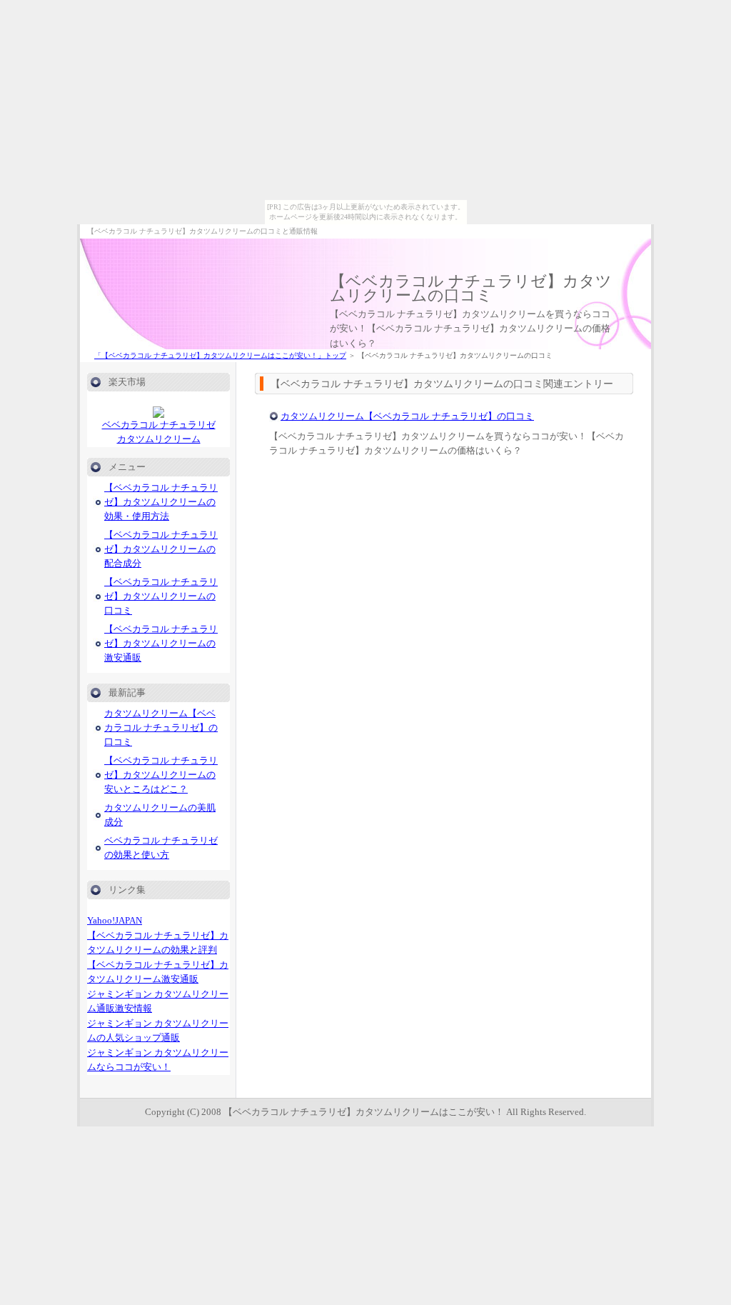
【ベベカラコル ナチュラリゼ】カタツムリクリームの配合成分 (161, 549)
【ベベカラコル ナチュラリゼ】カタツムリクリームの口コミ (471, 288)
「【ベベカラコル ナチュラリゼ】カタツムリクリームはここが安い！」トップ (220, 355)
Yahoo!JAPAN (114, 921)
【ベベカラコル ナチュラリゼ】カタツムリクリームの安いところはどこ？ (161, 775)
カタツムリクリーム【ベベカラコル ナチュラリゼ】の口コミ (407, 416)
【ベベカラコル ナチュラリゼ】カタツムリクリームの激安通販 (161, 643)
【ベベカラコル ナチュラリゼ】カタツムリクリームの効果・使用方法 (161, 502)
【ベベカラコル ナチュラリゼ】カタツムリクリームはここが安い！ (363, 1112)
